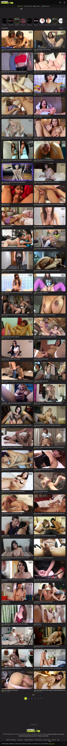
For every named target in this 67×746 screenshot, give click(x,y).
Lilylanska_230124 (38, 138)
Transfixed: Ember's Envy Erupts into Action (12, 248)
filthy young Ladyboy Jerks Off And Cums (44, 314)
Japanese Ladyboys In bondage (9, 690)
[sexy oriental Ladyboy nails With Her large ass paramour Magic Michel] (17, 85)
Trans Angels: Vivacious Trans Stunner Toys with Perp (47, 668)
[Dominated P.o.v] (17, 593)
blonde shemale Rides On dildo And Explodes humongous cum (17, 138)
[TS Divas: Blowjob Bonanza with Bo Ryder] (17, 505)
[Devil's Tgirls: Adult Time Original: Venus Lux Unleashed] (50, 394)
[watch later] (3, 32)
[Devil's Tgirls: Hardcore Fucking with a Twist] (50, 328)
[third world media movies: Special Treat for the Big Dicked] (50, 195)
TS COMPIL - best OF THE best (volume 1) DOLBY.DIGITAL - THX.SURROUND (17, 403)
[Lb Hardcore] (7, 2)
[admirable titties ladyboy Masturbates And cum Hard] (17, 549)
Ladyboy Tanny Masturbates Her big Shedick (13, 491)
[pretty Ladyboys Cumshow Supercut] (50, 549)
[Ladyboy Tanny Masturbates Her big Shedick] (17, 483)
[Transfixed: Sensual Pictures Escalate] (50, 593)
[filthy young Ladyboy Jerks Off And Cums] (50, 306)
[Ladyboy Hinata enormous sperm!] (17, 328)
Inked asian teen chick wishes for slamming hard (14, 71)
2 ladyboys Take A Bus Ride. (41, 381)
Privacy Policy (46, 740)
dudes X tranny (5, 535)
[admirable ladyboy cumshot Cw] (50, 107)
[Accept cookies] (64, 743)
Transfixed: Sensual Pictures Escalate (43, 601)
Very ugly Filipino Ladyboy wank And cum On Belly (14, 624)
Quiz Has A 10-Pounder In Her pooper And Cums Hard (48, 579)
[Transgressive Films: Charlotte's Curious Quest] (17, 571)
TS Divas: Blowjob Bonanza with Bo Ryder (12, 513)
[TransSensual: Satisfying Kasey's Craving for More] (50, 262)
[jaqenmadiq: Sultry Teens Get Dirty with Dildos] (17, 173)
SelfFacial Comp (5, 204)
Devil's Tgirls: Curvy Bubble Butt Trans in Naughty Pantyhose (17, 381)
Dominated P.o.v (5, 601)
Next (33, 695)
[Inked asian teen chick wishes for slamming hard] (17, 63)
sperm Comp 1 (38, 624)
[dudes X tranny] (17, 527)
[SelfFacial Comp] (17, 195)
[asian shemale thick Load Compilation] (50, 151)
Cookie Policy (38, 740)
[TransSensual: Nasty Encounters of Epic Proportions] (50, 416)
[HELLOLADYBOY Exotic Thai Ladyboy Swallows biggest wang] (50, 681)
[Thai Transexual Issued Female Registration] (50, 240)
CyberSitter (46, 736)
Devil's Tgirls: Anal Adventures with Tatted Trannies (14, 314)
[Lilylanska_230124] (50, 129)
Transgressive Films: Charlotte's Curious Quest (13, 579)
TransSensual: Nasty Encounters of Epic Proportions (47, 425)
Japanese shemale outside (40, 491)
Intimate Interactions (6, 226)
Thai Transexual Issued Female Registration (45, 248)
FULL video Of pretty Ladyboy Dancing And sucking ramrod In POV (17, 160)
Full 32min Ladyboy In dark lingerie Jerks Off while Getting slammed (49, 447)
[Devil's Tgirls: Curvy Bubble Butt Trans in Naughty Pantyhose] (17, 372)
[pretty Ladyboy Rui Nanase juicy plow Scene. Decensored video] (17, 107)
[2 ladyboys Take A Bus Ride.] (50, 372)
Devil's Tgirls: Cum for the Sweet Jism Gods (45, 535)
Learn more (52, 743)
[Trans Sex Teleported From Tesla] (50, 41)
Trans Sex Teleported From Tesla (42, 49)
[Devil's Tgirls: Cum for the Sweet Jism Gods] (50, 527)
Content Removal (28, 740)
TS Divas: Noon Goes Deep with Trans (43, 469)
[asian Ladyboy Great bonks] (50, 350)
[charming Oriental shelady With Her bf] (17, 659)
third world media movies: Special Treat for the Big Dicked (49, 204)
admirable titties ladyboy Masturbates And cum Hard (15, 557)
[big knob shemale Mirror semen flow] (50, 217)
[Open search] (60, 2)
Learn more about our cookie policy (55, 734)
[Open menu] (64, 2)
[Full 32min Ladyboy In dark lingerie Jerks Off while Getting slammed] (50, 438)
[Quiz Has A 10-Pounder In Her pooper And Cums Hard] (50, 571)
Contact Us (20, 740)
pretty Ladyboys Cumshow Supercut (43, 557)
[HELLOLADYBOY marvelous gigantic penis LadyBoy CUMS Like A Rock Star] (17, 416)
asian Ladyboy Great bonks (41, 359)
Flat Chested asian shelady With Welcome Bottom (47, 182)
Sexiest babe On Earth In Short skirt (10, 359)
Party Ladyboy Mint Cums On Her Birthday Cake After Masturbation (17, 292)
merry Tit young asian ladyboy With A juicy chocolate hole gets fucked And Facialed (17, 49)
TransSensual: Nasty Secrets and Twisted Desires (46, 646)
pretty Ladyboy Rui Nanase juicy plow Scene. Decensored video (17, 115)
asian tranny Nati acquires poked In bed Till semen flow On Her (49, 513)
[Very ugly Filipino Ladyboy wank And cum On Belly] (17, 615)
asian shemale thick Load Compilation (44, 160)
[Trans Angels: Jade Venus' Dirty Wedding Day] (17, 637)
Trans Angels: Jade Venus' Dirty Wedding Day (13, 646)
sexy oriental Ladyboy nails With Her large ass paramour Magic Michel (17, 93)
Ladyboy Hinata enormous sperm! (10, 336)
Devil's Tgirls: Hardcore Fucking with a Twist (45, 336)
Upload (54, 740)
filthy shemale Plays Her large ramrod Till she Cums (47, 93)
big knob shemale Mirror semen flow (43, 226)
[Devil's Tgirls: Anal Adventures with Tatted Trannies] (17, 306)
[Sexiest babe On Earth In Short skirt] (17, 350)
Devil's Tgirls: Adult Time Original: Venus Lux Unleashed (48, 403)
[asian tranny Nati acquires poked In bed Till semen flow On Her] (50, 505)
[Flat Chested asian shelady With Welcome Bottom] (50, 173)
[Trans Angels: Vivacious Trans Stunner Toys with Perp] (50, 659)
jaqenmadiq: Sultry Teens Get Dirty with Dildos (13, 182)
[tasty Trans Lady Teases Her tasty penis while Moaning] (50, 63)
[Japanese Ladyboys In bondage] (17, 681)
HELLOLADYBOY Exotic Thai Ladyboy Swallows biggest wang (49, 690)
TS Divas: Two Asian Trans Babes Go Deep (12, 447)
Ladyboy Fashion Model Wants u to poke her (13, 270)
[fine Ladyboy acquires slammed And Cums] (17, 460)
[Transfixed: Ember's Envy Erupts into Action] (17, 240)
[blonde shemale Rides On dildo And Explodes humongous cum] (17, 129)
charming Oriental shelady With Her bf (11, 668)
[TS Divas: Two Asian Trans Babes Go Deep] (17, 438)
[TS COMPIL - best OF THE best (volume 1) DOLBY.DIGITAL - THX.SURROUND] (17, 394)
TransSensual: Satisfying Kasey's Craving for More (47, 270)
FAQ (58, 740)
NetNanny (40, 736)
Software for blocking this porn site (27, 736)
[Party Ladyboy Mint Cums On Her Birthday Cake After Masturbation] (17, 284)
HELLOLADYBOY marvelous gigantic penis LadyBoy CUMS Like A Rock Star (17, 425)
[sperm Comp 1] (50, 615)
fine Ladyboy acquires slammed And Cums (12, 469)
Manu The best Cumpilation (41, 292)
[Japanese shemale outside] (50, 483)
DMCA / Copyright (11, 740)
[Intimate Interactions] (17, 217)
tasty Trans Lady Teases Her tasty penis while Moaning (48, 71)
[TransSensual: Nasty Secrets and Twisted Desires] (50, 637)
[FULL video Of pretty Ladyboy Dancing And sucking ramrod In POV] (17, 151)
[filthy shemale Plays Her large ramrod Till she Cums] (50, 85)
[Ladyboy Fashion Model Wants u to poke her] (17, 262)
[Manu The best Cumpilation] (50, 284)
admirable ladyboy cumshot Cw (42, 115)
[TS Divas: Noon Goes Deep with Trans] (50, 460)
